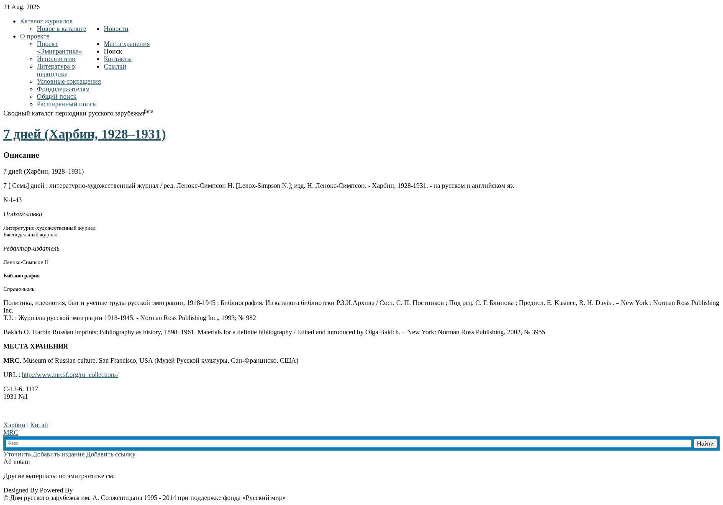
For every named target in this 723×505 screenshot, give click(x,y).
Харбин (14, 424)
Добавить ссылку (111, 454)
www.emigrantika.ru (145, 475)
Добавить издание (59, 454)
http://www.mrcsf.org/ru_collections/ (70, 374)
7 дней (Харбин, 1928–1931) (84, 133)
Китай (39, 424)
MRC (10, 432)
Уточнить (17, 454)
